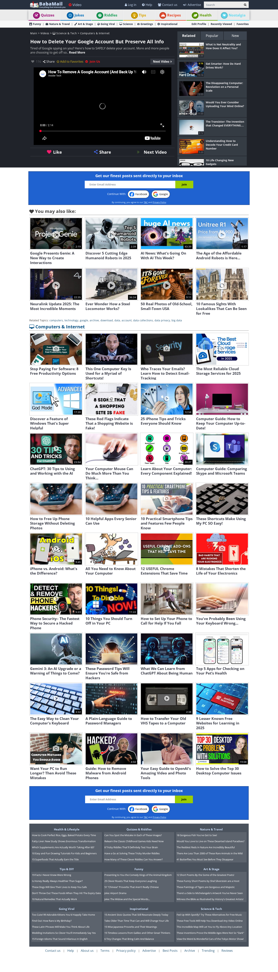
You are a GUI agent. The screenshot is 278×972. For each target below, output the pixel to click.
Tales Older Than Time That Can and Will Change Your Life (136, 920)
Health (205, 15)
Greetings (147, 24)
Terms (104, 951)
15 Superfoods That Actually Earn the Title (55, 859)
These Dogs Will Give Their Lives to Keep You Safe (59, 887)
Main (33, 33)
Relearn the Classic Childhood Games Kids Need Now (134, 841)
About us (87, 951)
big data (177, 320)
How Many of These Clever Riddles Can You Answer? (133, 859)
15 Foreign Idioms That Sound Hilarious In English (60, 939)
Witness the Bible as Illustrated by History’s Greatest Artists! (210, 899)
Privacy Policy (159, 202)
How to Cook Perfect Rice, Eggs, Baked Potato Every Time (64, 835)
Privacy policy (126, 951)
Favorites (243, 24)
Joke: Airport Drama (115, 893)
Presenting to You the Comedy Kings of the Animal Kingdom (138, 875)
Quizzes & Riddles (139, 829)
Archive (189, 951)
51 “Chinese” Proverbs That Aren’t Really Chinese (131, 887)
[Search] (245, 5)
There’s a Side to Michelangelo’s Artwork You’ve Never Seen (210, 893)
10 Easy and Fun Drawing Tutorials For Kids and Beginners (64, 853)
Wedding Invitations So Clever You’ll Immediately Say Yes (64, 933)
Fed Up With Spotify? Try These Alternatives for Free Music (209, 914)
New (235, 35)
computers (56, 320)
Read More (77, 52)
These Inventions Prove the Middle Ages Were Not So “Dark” (210, 933)
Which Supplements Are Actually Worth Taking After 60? (63, 847)
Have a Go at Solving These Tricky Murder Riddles (132, 853)
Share (50, 61)
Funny (37, 24)
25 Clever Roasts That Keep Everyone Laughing (130, 881)
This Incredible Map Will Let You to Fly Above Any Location (209, 926)
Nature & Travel (59, 24)
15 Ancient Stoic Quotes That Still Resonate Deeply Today (136, 914)
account (127, 320)
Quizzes (47, 15)
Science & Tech (66, 33)
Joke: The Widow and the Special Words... (127, 899)
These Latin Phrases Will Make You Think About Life (60, 926)
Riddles (110, 15)
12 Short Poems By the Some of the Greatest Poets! (205, 875)
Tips (142, 15)
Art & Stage (85, 24)
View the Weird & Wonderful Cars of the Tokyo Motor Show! (210, 939)
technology (71, 320)
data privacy (162, 320)
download (106, 320)
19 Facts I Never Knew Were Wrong (51, 875)
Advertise (194, 5)
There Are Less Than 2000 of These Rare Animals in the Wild (210, 853)
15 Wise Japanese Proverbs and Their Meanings (130, 926)
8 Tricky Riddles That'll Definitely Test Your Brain (131, 847)
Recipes (174, 15)
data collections (143, 320)
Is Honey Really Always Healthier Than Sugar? (57, 881)
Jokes (79, 15)
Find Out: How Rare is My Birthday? (52, 920)
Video (77, 4)
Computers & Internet (95, 33)
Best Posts (170, 951)
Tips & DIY (67, 869)
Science (128, 24)
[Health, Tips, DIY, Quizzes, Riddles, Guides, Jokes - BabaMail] (47, 4)
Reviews (227, 951)
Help (149, 5)
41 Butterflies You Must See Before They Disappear (205, 859)
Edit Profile (199, 24)
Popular (212, 35)
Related (188, 35)
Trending (208, 951)
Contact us (169, 5)
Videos (44, 33)
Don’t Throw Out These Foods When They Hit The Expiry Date (66, 893)
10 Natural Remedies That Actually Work (54, 899)
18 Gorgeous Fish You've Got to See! (197, 835)
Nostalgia (237, 15)
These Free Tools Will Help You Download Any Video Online (210, 920)
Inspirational (169, 24)
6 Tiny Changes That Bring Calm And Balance (129, 939)
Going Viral (108, 24)
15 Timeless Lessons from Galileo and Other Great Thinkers (137, 933)
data (117, 320)
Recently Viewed (221, 24)
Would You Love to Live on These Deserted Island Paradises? (211, 841)
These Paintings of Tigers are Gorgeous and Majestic (206, 887)
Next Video (161, 61)
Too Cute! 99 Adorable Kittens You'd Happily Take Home (63, 914)
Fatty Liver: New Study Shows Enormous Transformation (64, 841)
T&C (146, 202)
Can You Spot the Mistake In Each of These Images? (133, 835)
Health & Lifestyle (66, 829)
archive (94, 320)
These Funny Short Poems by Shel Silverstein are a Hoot (208, 881)
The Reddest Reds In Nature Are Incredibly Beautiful (206, 847)
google (84, 320)
